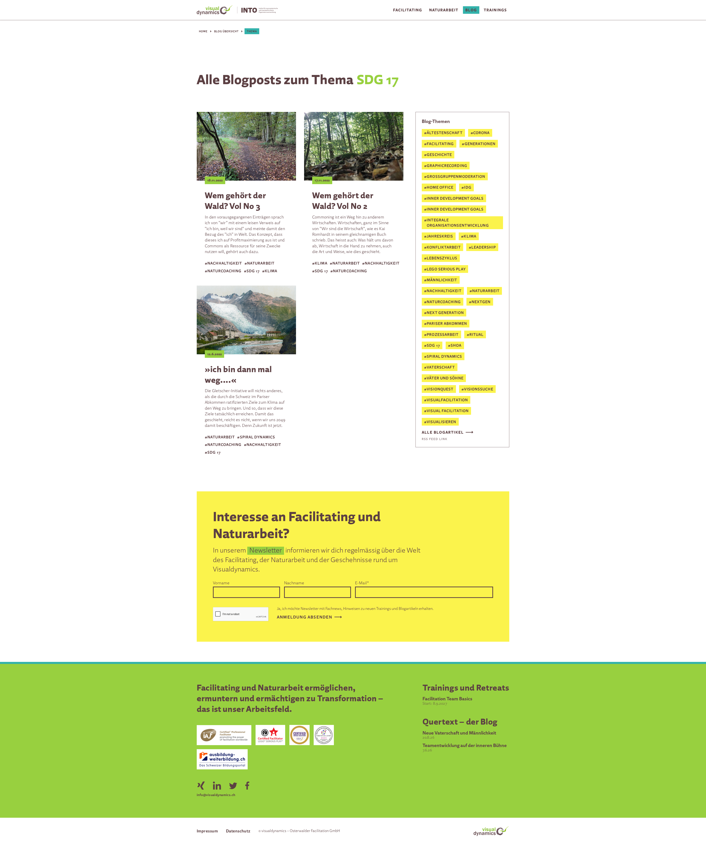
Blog (471, 10)
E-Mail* (362, 582)
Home (203, 31)
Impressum (207, 830)
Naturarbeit (444, 10)
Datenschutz (238, 830)
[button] (408, 10)
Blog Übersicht (226, 31)
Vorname (221, 582)
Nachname (294, 582)
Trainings (495, 10)
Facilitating (407, 10)
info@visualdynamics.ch (216, 795)
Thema (252, 31)
